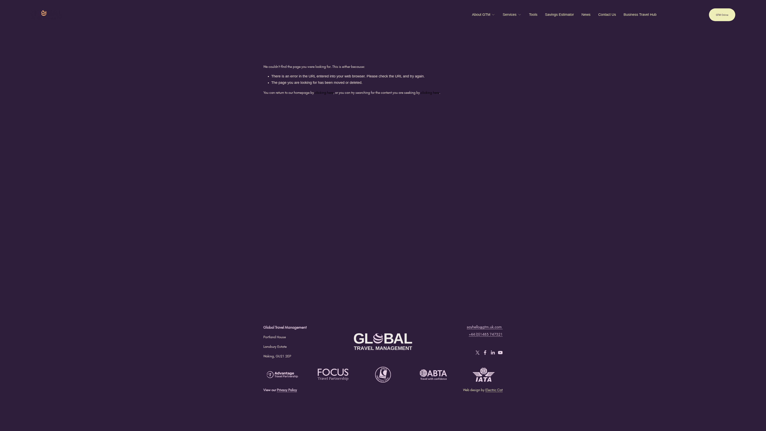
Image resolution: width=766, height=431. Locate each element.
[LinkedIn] (492, 352)
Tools (533, 15)
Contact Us (607, 15)
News (585, 15)
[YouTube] (500, 352)
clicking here (324, 92)
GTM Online (722, 14)
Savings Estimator (559, 15)
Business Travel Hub (640, 15)
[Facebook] (485, 352)
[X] (477, 352)
